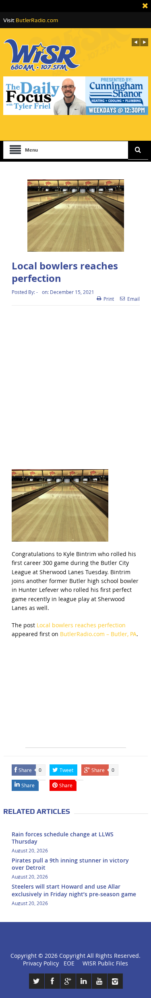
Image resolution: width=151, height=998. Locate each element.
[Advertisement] (75, 387)
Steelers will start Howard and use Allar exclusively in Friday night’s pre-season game (74, 890)
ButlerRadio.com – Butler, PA (98, 634)
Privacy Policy (41, 963)
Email (133, 299)
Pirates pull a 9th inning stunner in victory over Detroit (70, 863)
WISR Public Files (105, 963)
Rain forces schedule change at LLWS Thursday (63, 837)
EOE (67, 963)
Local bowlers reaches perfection (81, 625)
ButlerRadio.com (37, 20)
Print (108, 299)
